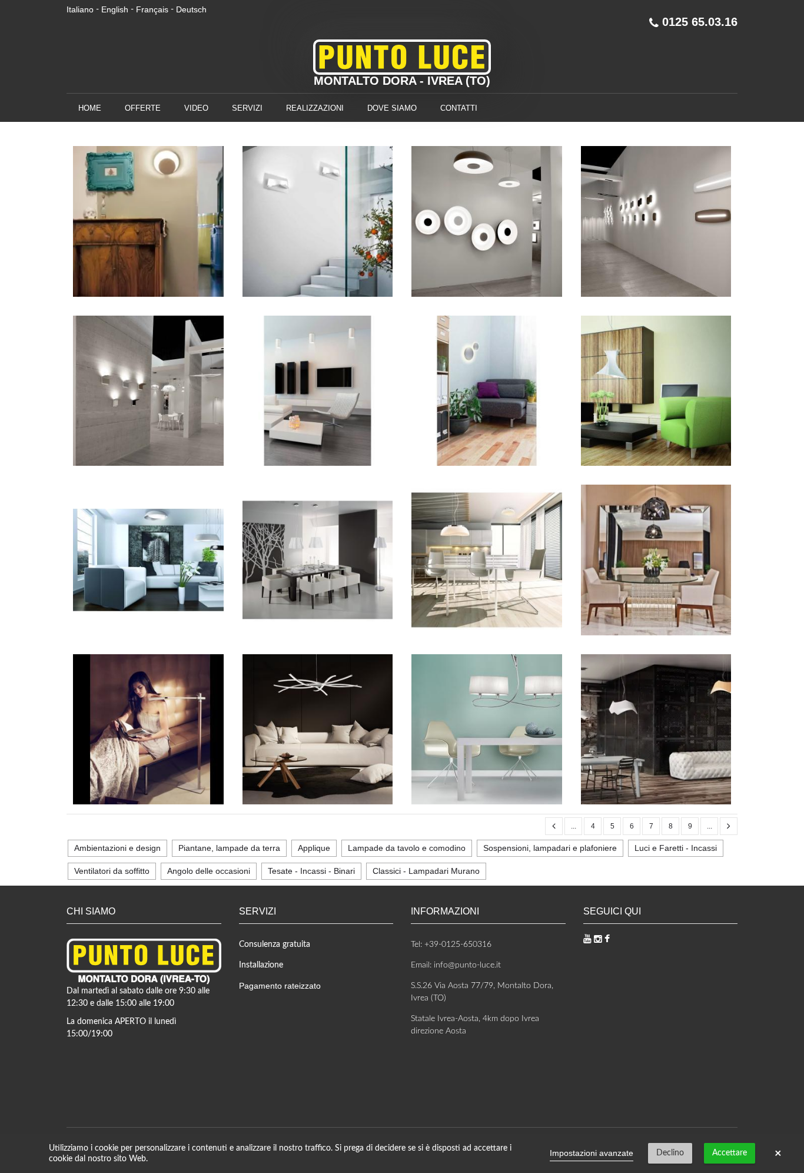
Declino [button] (670, 1153)
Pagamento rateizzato (280, 985)
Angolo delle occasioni (208, 871)
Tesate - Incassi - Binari (311, 871)
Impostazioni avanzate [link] (591, 1153)
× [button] (778, 1153)
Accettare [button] (729, 1153)
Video (196, 108)
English (114, 9)
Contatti (458, 108)
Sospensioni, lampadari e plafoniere (550, 848)
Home (89, 108)
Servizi (247, 108)
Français (152, 9)
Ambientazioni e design (117, 848)
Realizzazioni (315, 108)
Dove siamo (392, 108)
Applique (314, 848)
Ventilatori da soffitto (111, 871)
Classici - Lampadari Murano (426, 871)
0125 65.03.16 (698, 21)
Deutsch (191, 9)
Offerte (143, 108)
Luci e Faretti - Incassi (675, 848)
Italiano (80, 9)
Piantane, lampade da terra (229, 848)
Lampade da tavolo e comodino (407, 848)
